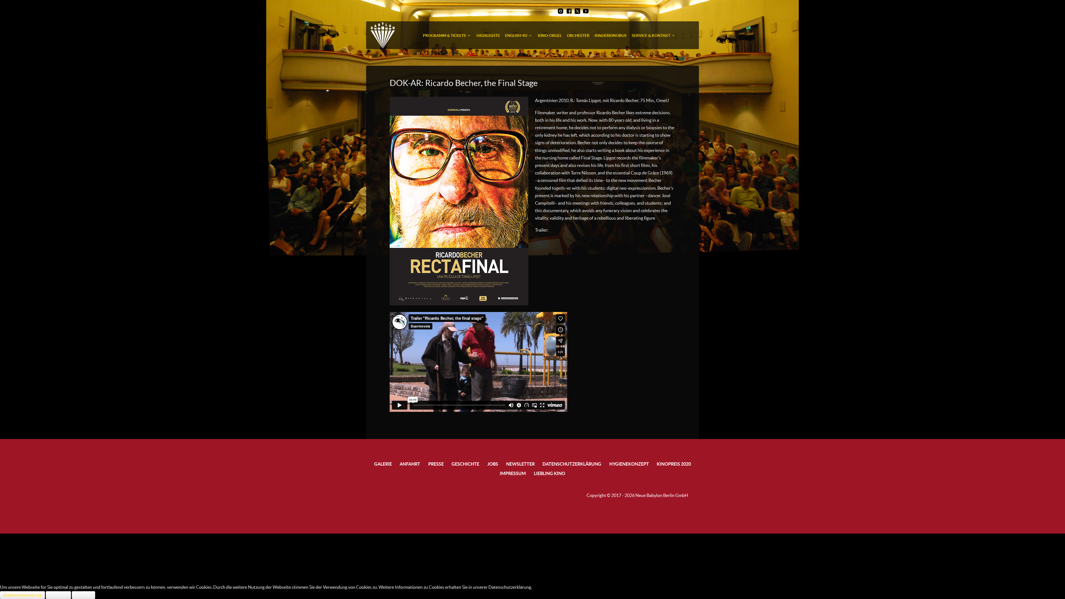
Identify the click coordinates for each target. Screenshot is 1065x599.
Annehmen (58, 595)
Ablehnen (83, 595)
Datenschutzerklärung (22, 595)
